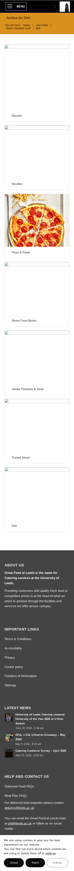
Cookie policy (14, 667)
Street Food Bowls (24, 320)
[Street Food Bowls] (37, 288)
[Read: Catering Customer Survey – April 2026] (9, 753)
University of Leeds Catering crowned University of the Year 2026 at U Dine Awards (40, 719)
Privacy (10, 657)
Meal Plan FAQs (16, 795)
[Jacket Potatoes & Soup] (37, 357)
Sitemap (10, 685)
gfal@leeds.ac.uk (20, 823)
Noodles (17, 183)
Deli (14, 525)
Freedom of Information (21, 676)
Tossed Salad (21, 457)
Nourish (17, 115)
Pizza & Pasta (21, 252)
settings (50, 853)
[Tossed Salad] (37, 425)
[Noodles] (37, 152)
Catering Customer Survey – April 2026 (40, 750)
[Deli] (37, 493)
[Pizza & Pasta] (37, 220)
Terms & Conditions (18, 639)
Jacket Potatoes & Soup (28, 389)
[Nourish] (37, 77)
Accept (14, 862)
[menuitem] (17, 6)
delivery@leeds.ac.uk (19, 808)
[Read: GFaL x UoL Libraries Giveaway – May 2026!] (9, 737)
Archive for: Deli (19, 17)
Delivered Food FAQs (19, 786)
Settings (57, 862)
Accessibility (13, 648)
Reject (35, 862)
